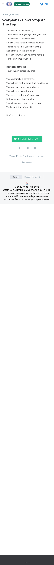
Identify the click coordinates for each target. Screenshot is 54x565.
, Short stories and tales (33, 156)
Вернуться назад (12, 15)
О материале (26, 162)
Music (19, 156)
